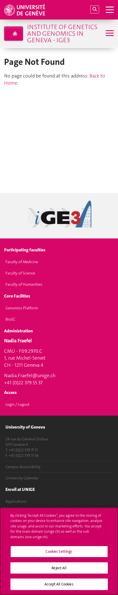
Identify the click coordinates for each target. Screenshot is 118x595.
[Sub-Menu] (109, 33)
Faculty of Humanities (23, 284)
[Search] (94, 9)
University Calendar (21, 478)
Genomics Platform (21, 307)
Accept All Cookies (58, 584)
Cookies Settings (59, 551)
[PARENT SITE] (13, 33)
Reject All (59, 568)
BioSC (10, 319)
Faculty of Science (20, 273)
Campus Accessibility (23, 466)
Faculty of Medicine (21, 261)
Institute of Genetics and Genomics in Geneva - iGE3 (62, 33)
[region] (59, 551)
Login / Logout (17, 404)
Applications (16, 501)
